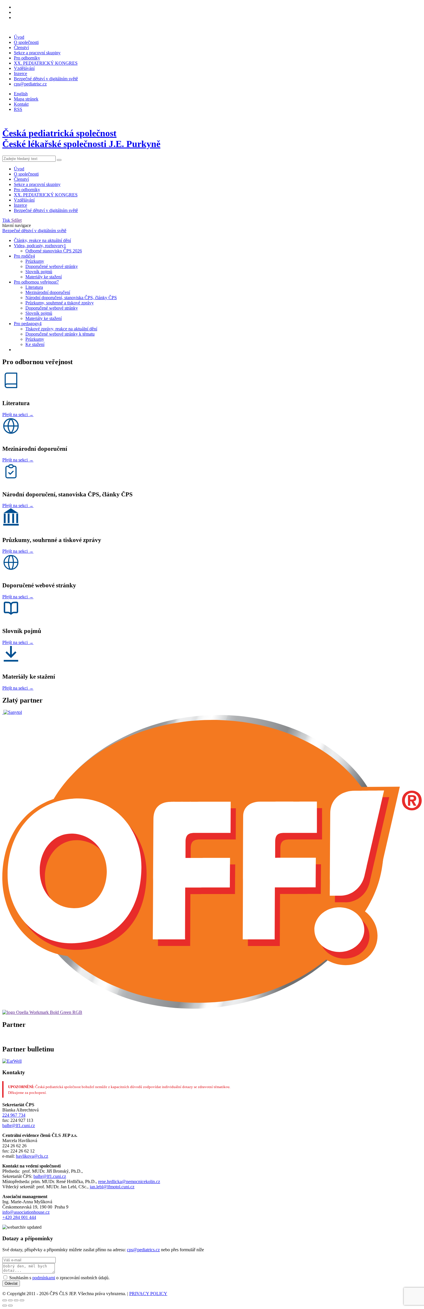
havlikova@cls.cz (32, 1156)
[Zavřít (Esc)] (4, 1300)
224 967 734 (13, 1115)
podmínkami (43, 1277)
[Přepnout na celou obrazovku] (16, 1300)
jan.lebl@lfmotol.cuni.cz (112, 1186)
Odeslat (11, 1283)
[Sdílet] (10, 1300)
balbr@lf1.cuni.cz (18, 1125)
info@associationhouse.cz (26, 1212)
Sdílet (16, 220)
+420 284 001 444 (19, 1217)
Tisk (6, 220)
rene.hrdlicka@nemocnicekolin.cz (129, 1181)
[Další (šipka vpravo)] (10, 1305)
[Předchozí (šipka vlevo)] (4, 1305)
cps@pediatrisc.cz (30, 83)
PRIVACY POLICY (148, 1293)
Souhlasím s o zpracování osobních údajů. (59, 1277)
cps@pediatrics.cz (143, 1249)
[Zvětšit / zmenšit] (22, 1300)
